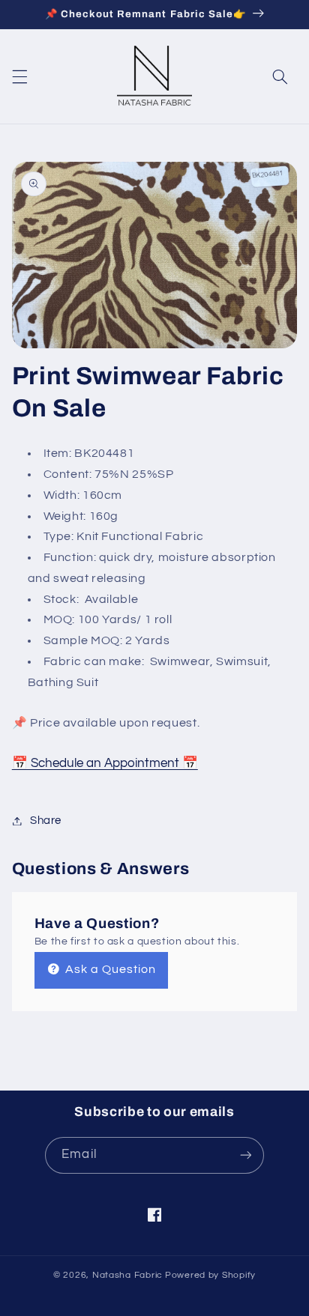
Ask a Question (109, 969)
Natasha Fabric (127, 1275)
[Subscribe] (245, 1155)
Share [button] (46, 820)
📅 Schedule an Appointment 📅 (105, 763)
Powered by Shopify (210, 1275)
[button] (19, 77)
